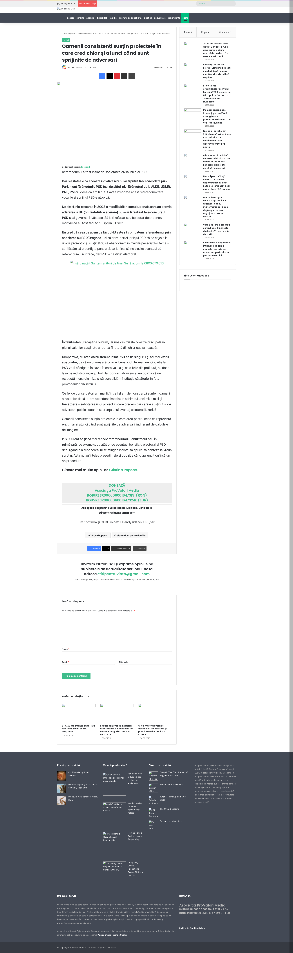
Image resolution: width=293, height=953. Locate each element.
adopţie (90, 17)
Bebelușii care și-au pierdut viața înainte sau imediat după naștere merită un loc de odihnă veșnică (217, 71)
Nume (65, 649)
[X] (110, 76)
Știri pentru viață (74, 67)
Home (66, 33)
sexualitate (160, 17)
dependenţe (174, 17)
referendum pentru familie (131, 535)
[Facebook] (102, 76)
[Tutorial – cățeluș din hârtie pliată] (153, 804)
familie (113, 17)
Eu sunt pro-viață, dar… (171, 821)
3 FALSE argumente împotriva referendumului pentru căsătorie (78, 728)
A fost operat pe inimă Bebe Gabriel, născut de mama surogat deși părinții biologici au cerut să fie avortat (216, 162)
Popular (205, 32)
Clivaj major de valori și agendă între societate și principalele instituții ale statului (152, 730)
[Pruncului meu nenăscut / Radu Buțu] (61, 804)
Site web (123, 662)
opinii (185, 17)
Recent (188, 32)
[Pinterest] (117, 76)
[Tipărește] (131, 76)
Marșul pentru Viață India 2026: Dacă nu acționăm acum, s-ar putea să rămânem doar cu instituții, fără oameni (216, 183)
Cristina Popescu (123, 469)
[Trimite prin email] (124, 76)
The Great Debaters (169, 809)
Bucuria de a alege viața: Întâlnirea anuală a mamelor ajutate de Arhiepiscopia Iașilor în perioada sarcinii (217, 249)
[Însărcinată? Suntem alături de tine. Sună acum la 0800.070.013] (117, 299)
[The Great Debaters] (153, 816)
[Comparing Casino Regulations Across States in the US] (114, 883)
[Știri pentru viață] (66, 8)
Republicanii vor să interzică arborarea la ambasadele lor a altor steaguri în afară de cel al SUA (116, 730)
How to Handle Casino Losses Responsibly (135, 836)
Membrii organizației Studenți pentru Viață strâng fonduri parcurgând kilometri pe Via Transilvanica (217, 116)
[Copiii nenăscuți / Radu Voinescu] (61, 780)
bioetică (148, 17)
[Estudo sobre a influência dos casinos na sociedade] (114, 795)
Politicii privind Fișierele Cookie (112, 935)
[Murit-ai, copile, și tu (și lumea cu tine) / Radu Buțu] (61, 792)
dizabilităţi (101, 17)
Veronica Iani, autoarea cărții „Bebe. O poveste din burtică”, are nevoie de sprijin (216, 229)
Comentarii (225, 32)
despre (70, 17)
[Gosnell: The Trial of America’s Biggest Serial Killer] (153, 780)
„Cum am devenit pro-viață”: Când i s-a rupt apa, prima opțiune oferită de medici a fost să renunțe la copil (216, 50)
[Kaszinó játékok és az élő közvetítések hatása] (114, 824)
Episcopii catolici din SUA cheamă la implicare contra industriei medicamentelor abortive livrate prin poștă (217, 139)
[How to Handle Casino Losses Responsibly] (114, 854)
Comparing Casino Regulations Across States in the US (135, 868)
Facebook (85, 167)
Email (65, 662)
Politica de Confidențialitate (192, 928)
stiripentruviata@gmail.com (124, 573)
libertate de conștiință (130, 17)
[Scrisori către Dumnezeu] (153, 792)
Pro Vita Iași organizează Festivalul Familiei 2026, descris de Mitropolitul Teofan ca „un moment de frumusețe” (217, 93)
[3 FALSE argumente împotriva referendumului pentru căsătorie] (79, 713)
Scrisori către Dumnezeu (171, 784)
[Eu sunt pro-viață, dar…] (153, 828)
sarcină (80, 17)
